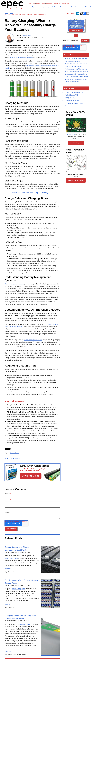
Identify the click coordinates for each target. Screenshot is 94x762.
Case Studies (49, 3)
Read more (8, 568)
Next (6, 459)
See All (67, 106)
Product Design (71, 95)
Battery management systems (14, 284)
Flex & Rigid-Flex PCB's (74, 103)
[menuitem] (28, 6)
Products (54, 6)
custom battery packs (11, 558)
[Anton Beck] (9, 37)
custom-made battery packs (33, 340)
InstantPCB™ (85, 6)
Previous (18, 459)
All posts (11, 459)
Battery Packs (14, 453)
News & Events (57, 3)
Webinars (38, 3)
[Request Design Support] (76, 162)
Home (6, 13)
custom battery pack (23, 624)
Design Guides (64, 6)
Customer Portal (65, 3)
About (27, 6)
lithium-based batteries (32, 65)
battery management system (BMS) (21, 57)
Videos (43, 3)
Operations (35, 6)
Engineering (45, 6)
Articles (29, 3)
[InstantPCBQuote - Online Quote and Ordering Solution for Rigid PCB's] (76, 125)
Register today (70, 134)
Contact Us (74, 6)
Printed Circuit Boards (74, 92)
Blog (34, 3)
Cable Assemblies (72, 100)
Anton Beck (27, 35)
